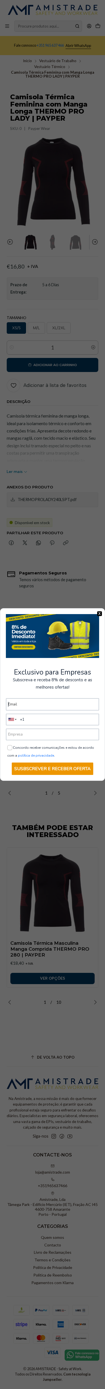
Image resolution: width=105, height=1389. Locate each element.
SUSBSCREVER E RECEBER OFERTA (52, 769)
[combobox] (12, 719)
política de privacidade (36, 755)
